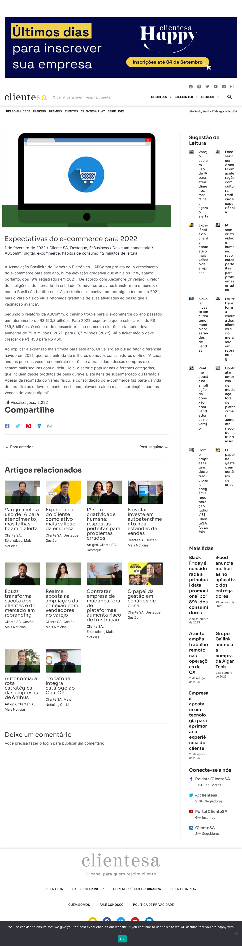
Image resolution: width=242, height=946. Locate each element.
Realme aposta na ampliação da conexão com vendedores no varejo (62, 603)
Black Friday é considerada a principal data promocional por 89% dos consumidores (198, 585)
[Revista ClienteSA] (191, 779)
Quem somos (79, 905)
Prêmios (55, 111)
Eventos (71, 111)
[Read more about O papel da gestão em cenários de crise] (145, 573)
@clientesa (206, 795)
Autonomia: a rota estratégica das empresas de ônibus (21, 688)
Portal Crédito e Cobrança (137, 889)
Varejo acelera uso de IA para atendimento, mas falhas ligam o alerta (22, 519)
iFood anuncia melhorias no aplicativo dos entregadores (225, 577)
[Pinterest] (28, 425)
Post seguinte (153, 446)
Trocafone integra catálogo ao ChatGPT (60, 686)
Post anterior (19, 446)
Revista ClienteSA (212, 778)
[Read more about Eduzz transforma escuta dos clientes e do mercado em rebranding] (22, 573)
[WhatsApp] (49, 425)
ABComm (13, 253)
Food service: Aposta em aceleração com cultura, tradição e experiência (230, 182)
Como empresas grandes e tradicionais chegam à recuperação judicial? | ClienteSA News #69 (203, 491)
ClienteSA (159, 97)
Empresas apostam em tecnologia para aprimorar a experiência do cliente (198, 720)
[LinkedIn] (39, 425)
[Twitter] (17, 425)
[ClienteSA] (191, 828)
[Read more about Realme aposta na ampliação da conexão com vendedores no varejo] (63, 573)
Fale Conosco (111, 905)
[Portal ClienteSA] (191, 811)
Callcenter (183, 97)
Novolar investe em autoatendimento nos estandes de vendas (145, 521)
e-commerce (48, 253)
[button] (229, 97)
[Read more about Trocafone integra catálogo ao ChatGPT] (63, 660)
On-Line (66, 705)
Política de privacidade (153, 905)
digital (29, 253)
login (47, 743)
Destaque (78, 247)
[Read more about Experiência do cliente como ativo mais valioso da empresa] (63, 491)
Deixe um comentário (131, 247)
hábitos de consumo (80, 253)
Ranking (39, 111)
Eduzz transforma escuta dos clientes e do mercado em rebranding (20, 603)
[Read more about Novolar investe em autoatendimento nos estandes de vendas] (145, 491)
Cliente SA (58, 247)
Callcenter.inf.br (88, 889)
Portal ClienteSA (211, 811)
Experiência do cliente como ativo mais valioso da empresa (61, 519)
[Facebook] (7, 425)
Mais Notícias (138, 545)
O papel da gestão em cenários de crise (142, 598)
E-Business (99, 247)
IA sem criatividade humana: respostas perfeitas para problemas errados (104, 524)
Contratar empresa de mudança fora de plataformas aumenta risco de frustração (230, 404)
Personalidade (18, 111)
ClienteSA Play (93, 111)
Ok (122, 939)
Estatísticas (13, 540)
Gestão (51, 540)
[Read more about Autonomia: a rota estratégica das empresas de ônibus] (22, 660)
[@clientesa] (191, 795)
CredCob (207, 97)
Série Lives (116, 111)
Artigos (92, 545)
